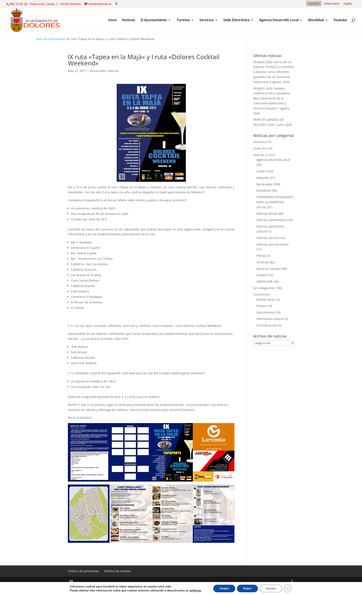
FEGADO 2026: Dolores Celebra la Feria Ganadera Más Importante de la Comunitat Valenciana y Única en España (271, 98)
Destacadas (57, 39)
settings (195, 590)
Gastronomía (265, 312)
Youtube (340, 20)
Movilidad (316, 20)
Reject (247, 588)
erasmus (259, 142)
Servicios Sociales (268, 269)
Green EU (259, 148)
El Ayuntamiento (154, 20)
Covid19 (262, 171)
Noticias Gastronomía (271, 220)
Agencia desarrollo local (273, 160)
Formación (263, 190)
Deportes (262, 178)
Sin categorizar (263, 288)
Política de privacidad (83, 571)
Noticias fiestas (267, 214)
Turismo (183, 20)
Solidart (261, 275)
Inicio (112, 20)
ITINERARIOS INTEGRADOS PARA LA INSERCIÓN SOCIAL (274, 202)
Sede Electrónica (236, 20)
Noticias (128, 20)
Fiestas (261, 306)
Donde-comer (265, 299)
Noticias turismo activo (272, 244)
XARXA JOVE (264, 281)
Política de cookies (117, 571)
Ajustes (271, 588)
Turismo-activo (266, 325)
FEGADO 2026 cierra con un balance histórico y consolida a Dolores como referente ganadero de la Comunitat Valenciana (273, 72)
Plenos (261, 256)
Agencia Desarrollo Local (279, 20)
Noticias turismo (267, 238)
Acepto (224, 588)
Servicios (206, 20)
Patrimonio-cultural (270, 319)
